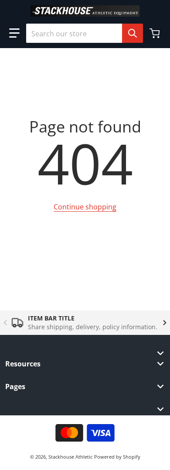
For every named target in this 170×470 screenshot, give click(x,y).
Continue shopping (85, 207)
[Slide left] (5, 322)
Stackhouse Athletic (70, 456)
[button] (14, 33)
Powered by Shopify (117, 456)
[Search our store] (132, 33)
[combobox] (81, 33)
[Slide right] (165, 322)
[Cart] (155, 33)
